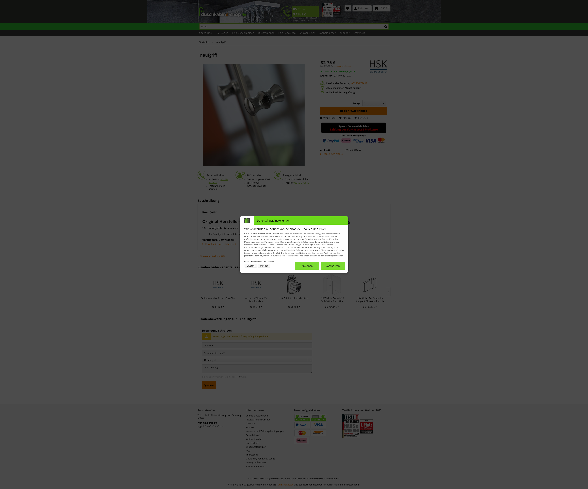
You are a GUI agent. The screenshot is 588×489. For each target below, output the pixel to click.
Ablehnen (307, 266)
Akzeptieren (333, 266)
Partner (264, 265)
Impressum (269, 261)
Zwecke (250, 265)
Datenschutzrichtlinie (253, 261)
